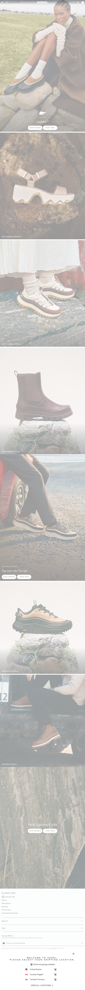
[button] (2, 2)
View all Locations (41, 985)
